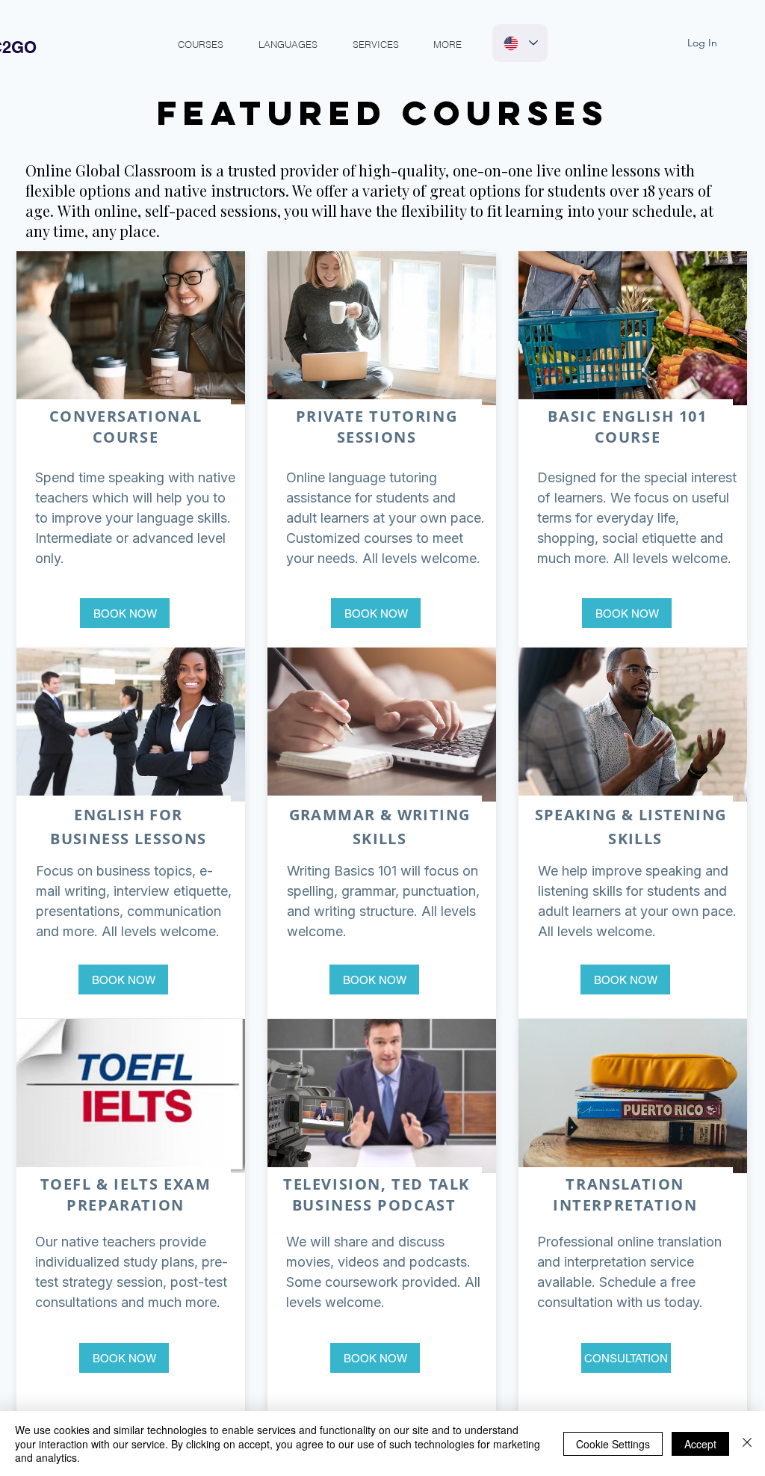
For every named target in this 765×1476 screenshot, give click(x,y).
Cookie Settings (613, 1443)
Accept (700, 1443)
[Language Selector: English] (520, 43)
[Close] (747, 1443)
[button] (201, 44)
